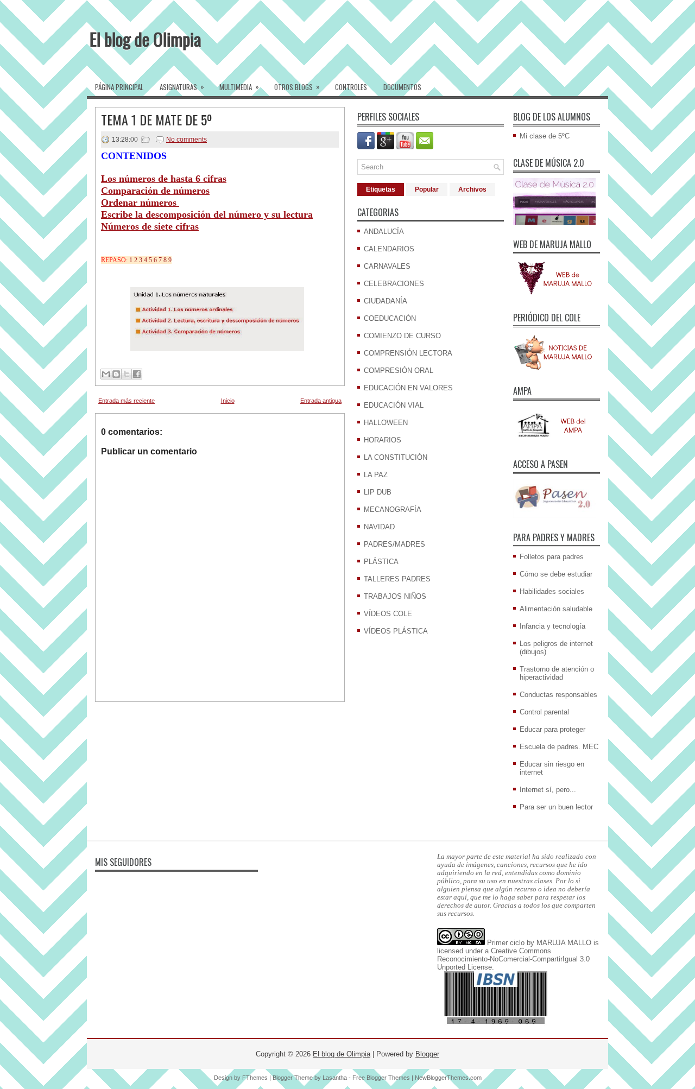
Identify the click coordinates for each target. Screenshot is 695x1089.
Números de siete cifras (150, 226)
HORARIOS (382, 440)
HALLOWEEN (386, 423)
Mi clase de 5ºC (545, 136)
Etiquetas (380, 189)
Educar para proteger (552, 729)
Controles (351, 86)
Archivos (472, 189)
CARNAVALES (387, 266)
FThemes (255, 1077)
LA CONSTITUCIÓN (395, 457)
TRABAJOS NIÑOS (395, 596)
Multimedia (239, 86)
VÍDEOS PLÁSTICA (396, 631)
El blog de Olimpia (145, 39)
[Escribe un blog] (116, 374)
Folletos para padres (552, 557)
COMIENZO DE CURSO (402, 336)
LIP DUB (377, 492)
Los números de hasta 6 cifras (163, 178)
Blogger (427, 1054)
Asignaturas (182, 86)
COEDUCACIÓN (390, 318)
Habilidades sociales (552, 591)
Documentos (402, 86)
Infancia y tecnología (552, 626)
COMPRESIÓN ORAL (398, 370)
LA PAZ (376, 475)
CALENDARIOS (389, 249)
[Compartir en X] (126, 374)
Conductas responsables (558, 695)
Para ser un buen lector (556, 807)
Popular (427, 189)
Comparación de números (155, 190)
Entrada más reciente (126, 400)
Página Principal (119, 86)
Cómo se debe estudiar (556, 574)
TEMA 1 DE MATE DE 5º (156, 119)
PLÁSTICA (381, 562)
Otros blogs (297, 86)
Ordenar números (140, 202)
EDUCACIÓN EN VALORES (408, 388)
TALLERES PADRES (397, 579)
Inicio (228, 400)
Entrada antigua (321, 400)
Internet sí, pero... (548, 790)
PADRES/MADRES (394, 544)
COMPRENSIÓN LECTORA (408, 353)
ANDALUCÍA (384, 231)
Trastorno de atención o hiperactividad (557, 673)
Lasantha (335, 1077)
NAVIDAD (379, 527)
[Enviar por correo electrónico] (105, 374)
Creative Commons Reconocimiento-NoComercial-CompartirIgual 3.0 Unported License (513, 959)
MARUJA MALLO (563, 943)
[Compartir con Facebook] (136, 374)
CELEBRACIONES (394, 284)
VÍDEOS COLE (388, 614)
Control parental (544, 712)
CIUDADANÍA (385, 301)
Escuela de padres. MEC (559, 747)
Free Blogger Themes (381, 1077)
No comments (186, 139)
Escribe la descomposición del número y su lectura (207, 214)
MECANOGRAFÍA (392, 509)
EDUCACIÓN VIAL (394, 405)
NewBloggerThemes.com (448, 1077)
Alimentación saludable (556, 609)
